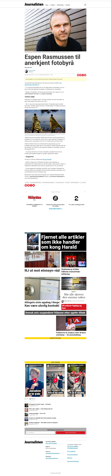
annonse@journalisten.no (52, 458)
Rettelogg (69, 458)
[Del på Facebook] (78, 75)
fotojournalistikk (60, 182)
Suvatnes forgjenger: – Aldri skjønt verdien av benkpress (43, 422)
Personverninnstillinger (73, 461)
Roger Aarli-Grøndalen (51, 443)
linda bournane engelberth (48, 182)
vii (80, 182)
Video (46, 5)
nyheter (84, 182)
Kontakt (68, 5)
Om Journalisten (71, 451)
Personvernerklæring (72, 454)
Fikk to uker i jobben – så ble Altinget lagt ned (40, 409)
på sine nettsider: (47, 159)
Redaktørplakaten (73, 448)
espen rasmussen (74, 182)
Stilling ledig (60, 5)
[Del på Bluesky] (85, 75)
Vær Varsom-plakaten (72, 446)
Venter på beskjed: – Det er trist (37, 413)
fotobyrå (67, 182)
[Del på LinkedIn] (80, 75)
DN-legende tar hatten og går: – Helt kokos (40, 404)
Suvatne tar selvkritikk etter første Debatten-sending (42, 418)
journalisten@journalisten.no (53, 453)
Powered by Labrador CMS (56, 473)
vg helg (27, 182)
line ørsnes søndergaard (35, 182)
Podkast (53, 5)
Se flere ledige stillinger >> (55, 208)
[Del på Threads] (83, 75)
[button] (26, 192)
